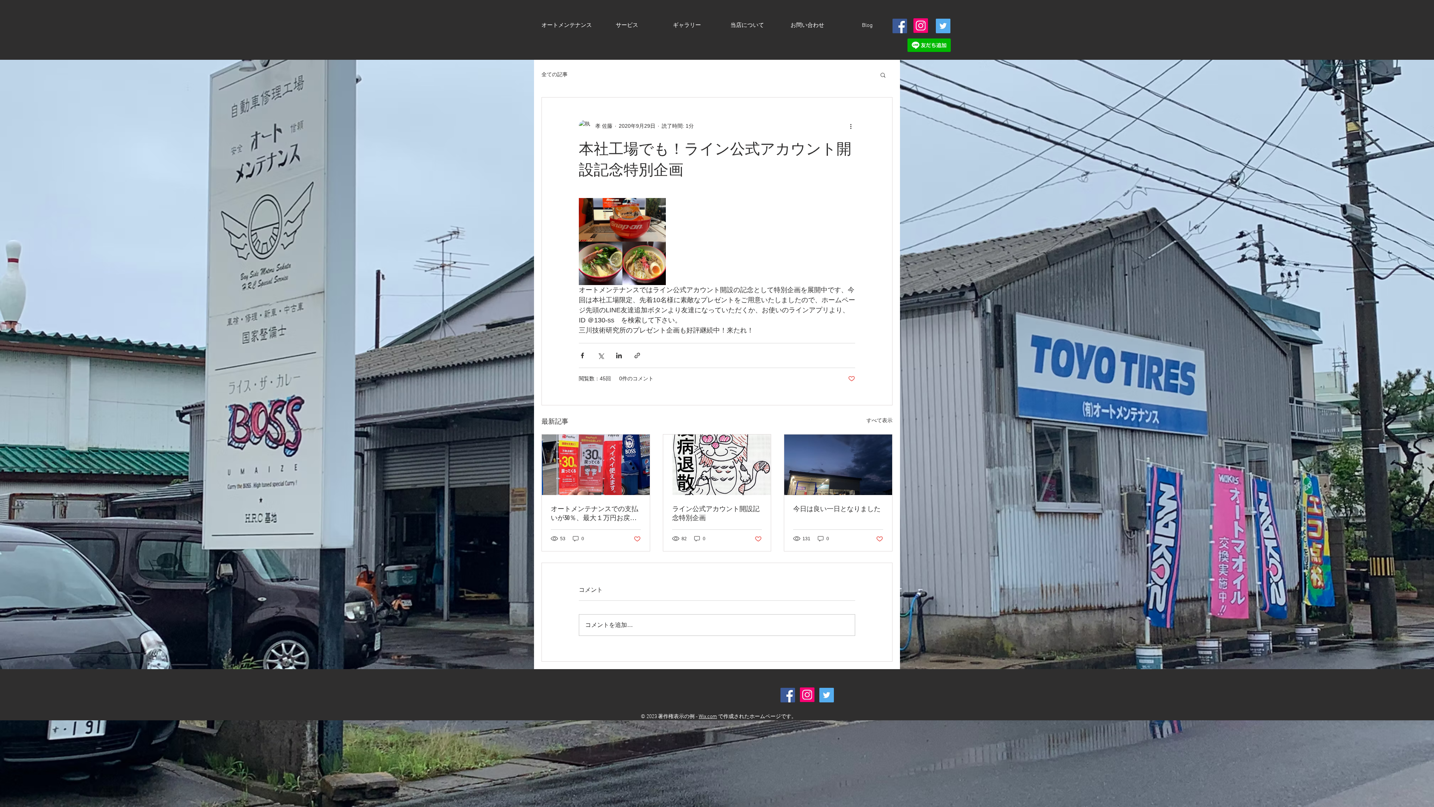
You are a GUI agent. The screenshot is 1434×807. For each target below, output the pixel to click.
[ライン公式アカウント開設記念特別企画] (717, 465)
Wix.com (708, 717)
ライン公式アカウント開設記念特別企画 (716, 513)
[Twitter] (943, 26)
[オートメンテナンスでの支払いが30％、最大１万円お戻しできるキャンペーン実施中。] (596, 465)
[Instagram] (920, 25)
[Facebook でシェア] (582, 355)
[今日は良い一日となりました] (838, 465)
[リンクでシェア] (637, 355)
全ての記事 (554, 74)
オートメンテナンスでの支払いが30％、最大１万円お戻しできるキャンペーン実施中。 (594, 513)
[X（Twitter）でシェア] (600, 355)
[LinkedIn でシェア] (619, 355)
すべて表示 (879, 420)
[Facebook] (900, 26)
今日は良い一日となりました (837, 509)
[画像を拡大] (622, 241)
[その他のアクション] (850, 125)
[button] (883, 75)
